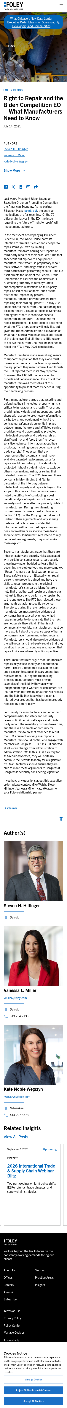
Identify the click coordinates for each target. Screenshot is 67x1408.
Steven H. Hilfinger (16, 149)
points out (30, 210)
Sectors (39, 1270)
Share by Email (28, 187)
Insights (40, 1285)
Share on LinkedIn (6, 187)
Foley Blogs (13, 90)
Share (36, 187)
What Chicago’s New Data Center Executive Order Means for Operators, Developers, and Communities (31, 22)
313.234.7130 (19, 1016)
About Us (9, 1270)
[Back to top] (61, 820)
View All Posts (16, 1136)
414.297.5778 (19, 1115)
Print (21, 187)
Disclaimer (10, 808)
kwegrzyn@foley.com (17, 1096)
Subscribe (10, 1299)
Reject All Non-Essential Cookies (33, 1390)
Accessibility (12, 1340)
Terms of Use (12, 1311)
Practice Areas (44, 1277)
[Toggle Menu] (61, 5)
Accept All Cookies (33, 1401)
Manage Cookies (33, 1379)
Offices (8, 1277)
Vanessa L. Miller (14, 155)
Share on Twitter (13, 187)
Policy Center (12, 1325)
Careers (9, 1285)
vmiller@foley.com (15, 998)
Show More (12, 170)
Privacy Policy (12, 1318)
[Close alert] (58, 22)
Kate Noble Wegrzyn (16, 161)
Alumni (8, 1292)
